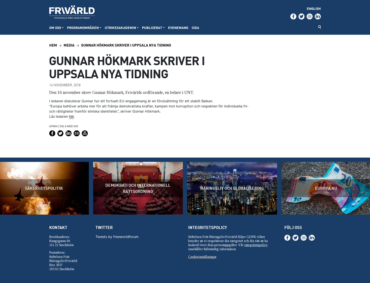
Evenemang (178, 28)
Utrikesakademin (120, 28)
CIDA (195, 28)
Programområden (83, 28)
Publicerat (152, 28)
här (71, 116)
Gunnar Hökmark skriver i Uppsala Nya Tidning (126, 45)
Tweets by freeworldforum (117, 237)
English (314, 8)
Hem (53, 45)
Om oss (55, 28)
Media (69, 45)
